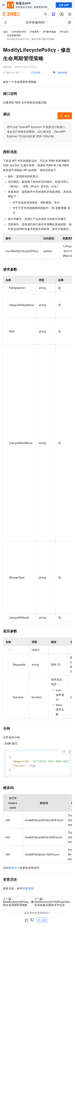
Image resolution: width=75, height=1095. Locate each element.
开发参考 (34, 31)
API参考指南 (49, 31)
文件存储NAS (19, 31)
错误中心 (14, 868)
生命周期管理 (14, 35)
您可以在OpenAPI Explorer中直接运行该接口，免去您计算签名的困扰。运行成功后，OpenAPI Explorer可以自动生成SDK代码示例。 (37, 131)
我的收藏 (62, 72)
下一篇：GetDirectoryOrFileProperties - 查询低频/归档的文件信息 (53, 902)
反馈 (43, 920)
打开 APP (64, 5)
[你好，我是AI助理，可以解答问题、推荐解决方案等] (53, 14)
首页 (5, 31)
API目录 (64, 31)
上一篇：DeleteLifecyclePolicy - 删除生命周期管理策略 (18, 902)
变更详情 (28, 888)
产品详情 (35, 72)
